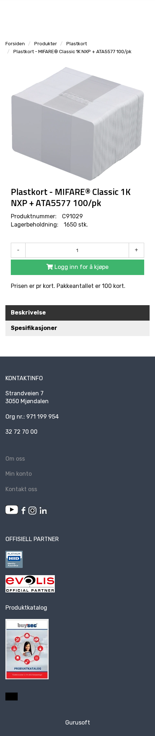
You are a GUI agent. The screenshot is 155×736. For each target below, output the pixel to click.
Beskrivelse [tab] (28, 312)
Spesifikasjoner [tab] (34, 328)
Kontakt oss (21, 489)
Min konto (18, 473)
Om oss (15, 458)
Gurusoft (77, 722)
